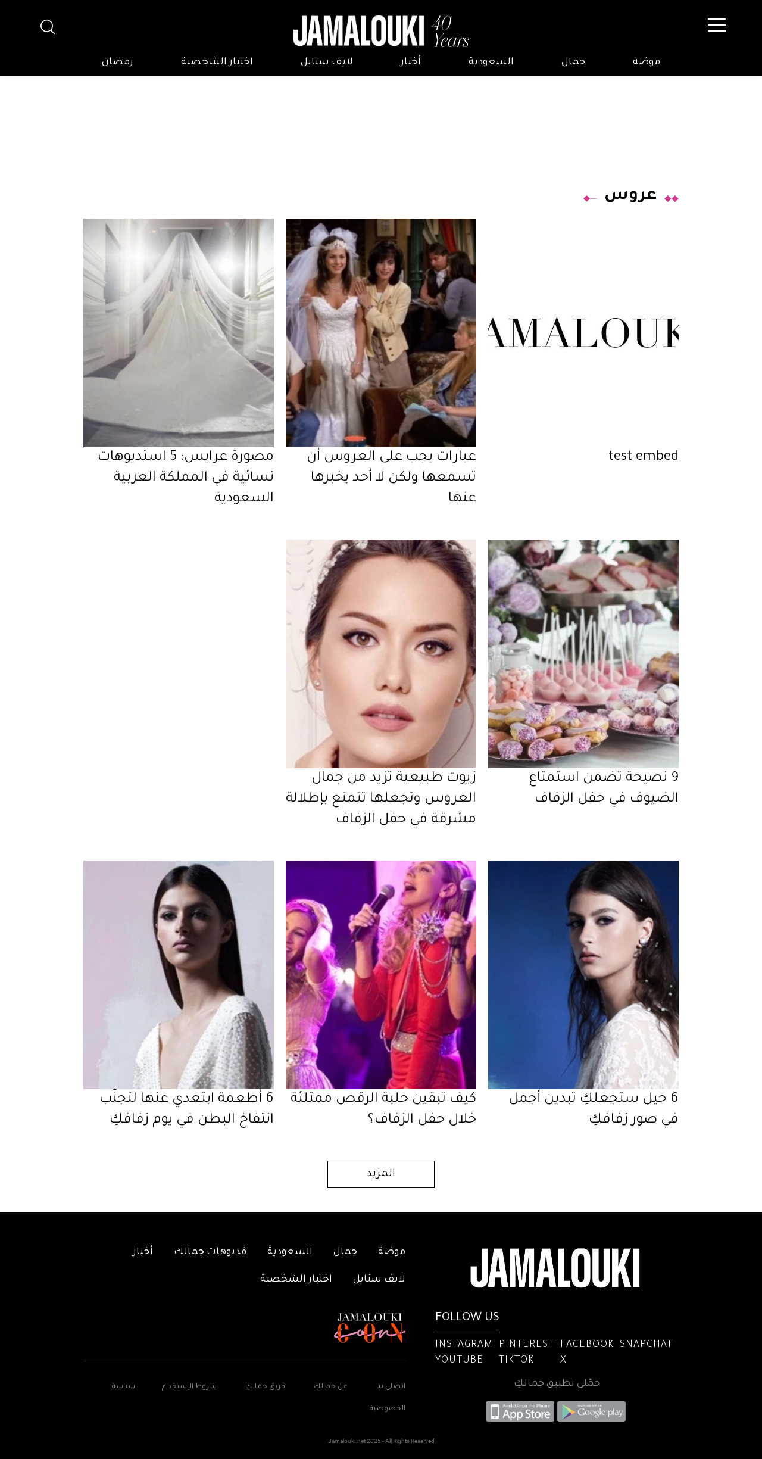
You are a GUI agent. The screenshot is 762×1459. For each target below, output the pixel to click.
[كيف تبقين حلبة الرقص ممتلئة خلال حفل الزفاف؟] (381, 975)
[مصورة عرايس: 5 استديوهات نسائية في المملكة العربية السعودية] (178, 333)
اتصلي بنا (390, 1387)
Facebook (587, 1345)
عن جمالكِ (331, 1387)
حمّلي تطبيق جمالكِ (557, 1384)
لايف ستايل (327, 62)
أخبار (411, 62)
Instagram (464, 1345)
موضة (646, 62)
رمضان (117, 62)
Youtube (459, 1360)
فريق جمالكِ (265, 1387)
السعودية (491, 62)
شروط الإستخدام (188, 1387)
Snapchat (646, 1345)
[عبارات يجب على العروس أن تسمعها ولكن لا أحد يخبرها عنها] (381, 333)
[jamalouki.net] (381, 31)
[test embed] (583, 333)
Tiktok (516, 1360)
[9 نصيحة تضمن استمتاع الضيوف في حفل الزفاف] (583, 654)
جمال (573, 62)
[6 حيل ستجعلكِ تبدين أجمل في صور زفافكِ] (583, 975)
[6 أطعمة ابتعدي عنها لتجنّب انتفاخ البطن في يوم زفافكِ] (178, 975)
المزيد (381, 1174)
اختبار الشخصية (217, 62)
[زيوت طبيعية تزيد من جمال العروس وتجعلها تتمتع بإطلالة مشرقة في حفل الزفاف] (381, 654)
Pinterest (526, 1345)
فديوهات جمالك (210, 1252)
